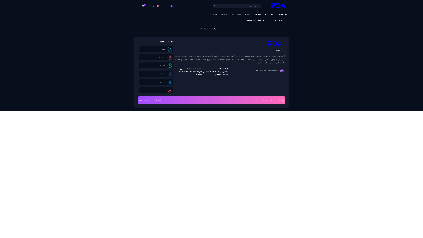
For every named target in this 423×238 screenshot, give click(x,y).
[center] (215, 6)
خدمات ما (198, 74)
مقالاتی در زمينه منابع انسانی (215, 71)
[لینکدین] (166, 82)
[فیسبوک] (166, 74)
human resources (254, 20)
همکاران (214, 14)
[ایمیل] (170, 90)
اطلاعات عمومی (236, 14)
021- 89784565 (261, 70)
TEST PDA (257, 14)
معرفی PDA (269, 14)
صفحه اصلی (280, 14)
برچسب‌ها (269, 20)
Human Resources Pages (190, 71)
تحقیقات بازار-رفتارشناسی (191, 68)
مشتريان (224, 14)
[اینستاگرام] (165, 57)
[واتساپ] (166, 65)
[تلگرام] (167, 49)
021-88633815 (273, 70)
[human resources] (230, 44)
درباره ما (247, 14)
